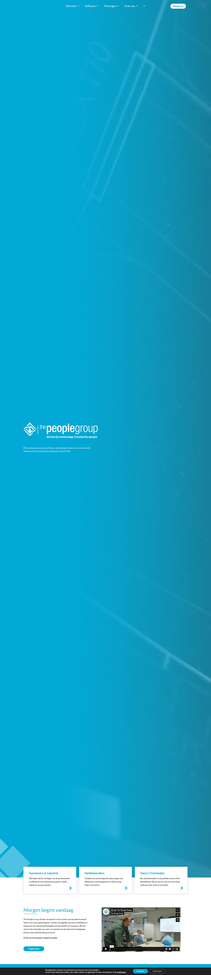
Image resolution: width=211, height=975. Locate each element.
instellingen (121, 972)
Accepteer (140, 971)
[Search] (144, 6)
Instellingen (157, 971)
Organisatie (33, 948)
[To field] (49, 880)
